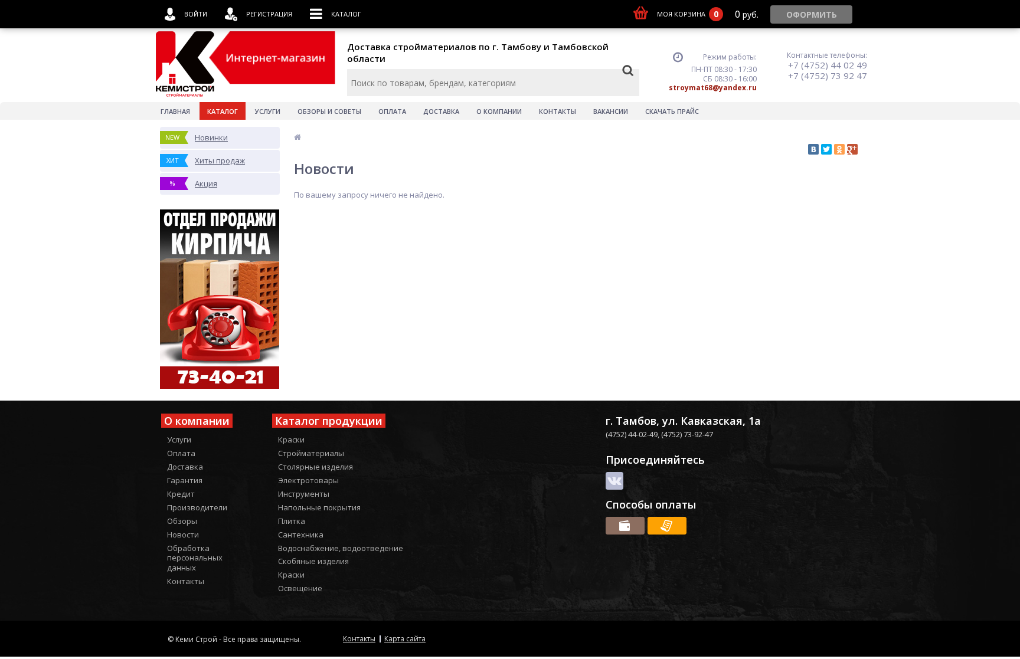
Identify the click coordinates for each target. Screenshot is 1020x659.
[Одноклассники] (839, 149)
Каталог (222, 111)
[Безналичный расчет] (667, 526)
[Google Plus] (852, 149)
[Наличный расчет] (625, 526)
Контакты (557, 111)
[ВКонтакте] (813, 149)
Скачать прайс (672, 111)
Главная (175, 111)
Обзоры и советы (329, 111)
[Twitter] (826, 149)
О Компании (499, 111)
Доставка (441, 111)
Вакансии (610, 111)
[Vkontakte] (614, 481)
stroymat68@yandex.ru (713, 88)
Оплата (392, 111)
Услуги (267, 111)
